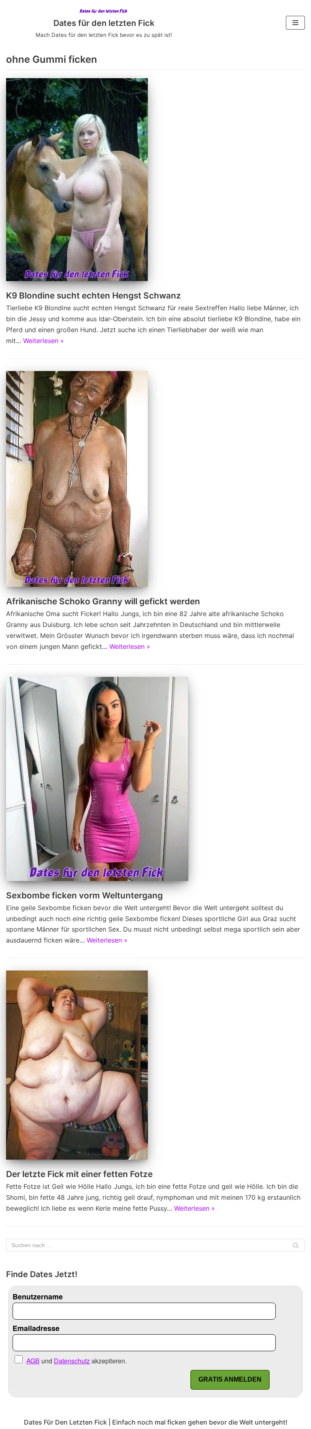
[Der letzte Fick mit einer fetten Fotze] (77, 1157)
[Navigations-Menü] (295, 23)
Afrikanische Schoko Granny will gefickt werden (103, 601)
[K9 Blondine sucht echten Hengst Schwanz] (77, 279)
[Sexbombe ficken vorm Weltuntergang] (97, 878)
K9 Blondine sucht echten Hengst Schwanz (93, 295)
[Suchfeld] (296, 1245)
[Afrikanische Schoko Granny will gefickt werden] (77, 584)
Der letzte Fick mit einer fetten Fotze (79, 1174)
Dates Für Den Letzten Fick (65, 1422)
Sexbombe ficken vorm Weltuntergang (84, 895)
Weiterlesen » (43, 341)
